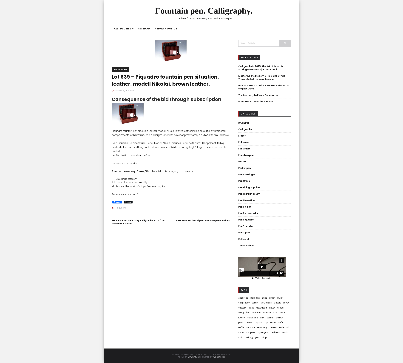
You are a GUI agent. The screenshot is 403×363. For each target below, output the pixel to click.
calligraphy (244, 302)
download (261, 307)
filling (241, 312)
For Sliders (244, 148)
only (262, 317)
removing (262, 327)
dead (251, 307)
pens (241, 322)
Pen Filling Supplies (249, 187)
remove (251, 327)
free (275, 312)
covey (286, 302)
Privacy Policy (166, 28)
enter (272, 307)
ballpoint (255, 297)
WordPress (219, 357)
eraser (280, 307)
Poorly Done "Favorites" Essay (255, 101)
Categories (123, 28)
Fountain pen (246, 155)
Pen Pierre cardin (248, 213)
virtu (240, 337)
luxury (241, 317)
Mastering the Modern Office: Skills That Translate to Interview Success (261, 77)
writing (249, 337)
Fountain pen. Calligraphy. (204, 10)
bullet (280, 297)
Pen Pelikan (244, 206)
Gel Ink (242, 161)
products (271, 322)
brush (272, 297)
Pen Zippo (244, 232)
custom (242, 307)
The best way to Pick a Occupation (258, 95)
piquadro (121, 207)
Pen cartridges (246, 174)
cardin (255, 302)
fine (248, 312)
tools (285, 332)
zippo (265, 337)
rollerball (284, 327)
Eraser (242, 135)
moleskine (252, 317)
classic (277, 302)
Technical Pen (246, 245)
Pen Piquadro (120, 69)
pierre (249, 322)
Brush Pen (244, 122)
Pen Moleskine (246, 200)
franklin (267, 312)
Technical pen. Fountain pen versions (203, 220)
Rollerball (243, 239)
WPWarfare (194, 357)
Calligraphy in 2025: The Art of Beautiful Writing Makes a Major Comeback (261, 68)
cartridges (266, 302)
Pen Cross (244, 181)
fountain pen (130, 130)
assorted (243, 297)
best (264, 297)
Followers (244, 142)
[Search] (285, 43)
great (283, 312)
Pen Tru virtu (245, 226)
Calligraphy (245, 129)
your (257, 337)
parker (270, 317)
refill (280, 322)
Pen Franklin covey (249, 193)
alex (132, 90)
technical (275, 332)
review (273, 327)
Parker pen (244, 168)
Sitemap (144, 28)
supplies (250, 332)
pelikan (279, 317)
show (241, 332)
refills (241, 327)
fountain (256, 312)
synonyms (263, 332)
